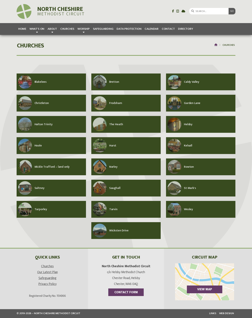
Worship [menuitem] (83, 28)
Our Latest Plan (47, 272)
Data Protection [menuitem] (129, 28)
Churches (47, 266)
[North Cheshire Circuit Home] (24, 11)
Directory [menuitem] (185, 28)
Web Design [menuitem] (226, 313)
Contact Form (126, 292)
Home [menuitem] (22, 28)
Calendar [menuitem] (151, 28)
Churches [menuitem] (67, 28)
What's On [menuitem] (37, 28)
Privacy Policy (47, 284)
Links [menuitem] (212, 313)
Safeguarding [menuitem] (103, 28)
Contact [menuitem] (168, 28)
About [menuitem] (52, 28)
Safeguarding (47, 278)
